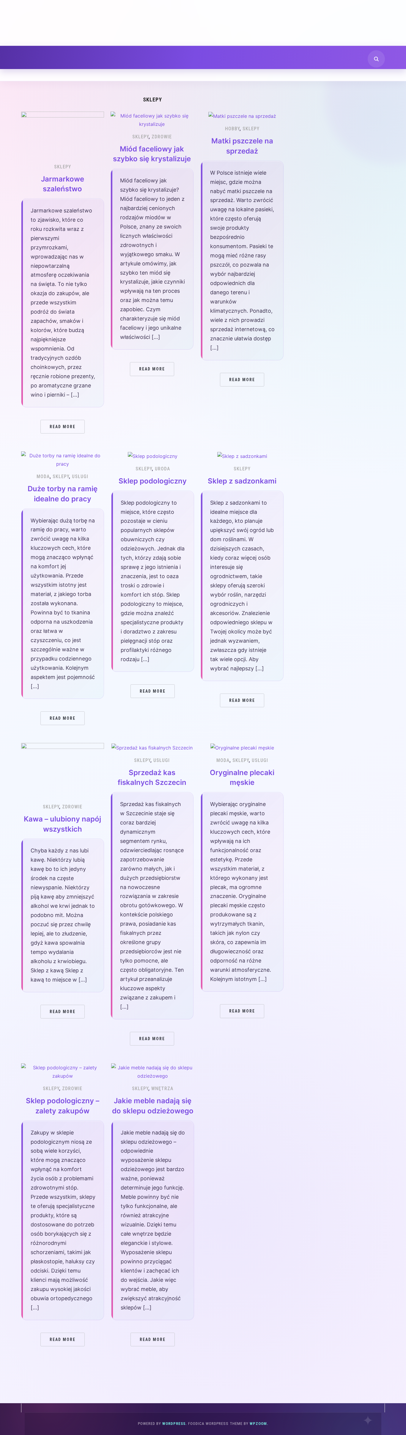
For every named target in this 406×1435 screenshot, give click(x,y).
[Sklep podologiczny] (152, 455)
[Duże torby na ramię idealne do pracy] (62, 459)
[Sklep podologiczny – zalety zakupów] (62, 1071)
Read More (62, 426)
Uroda (162, 469)
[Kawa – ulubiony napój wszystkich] (62, 770)
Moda (43, 476)
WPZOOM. (259, 1423)
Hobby (232, 129)
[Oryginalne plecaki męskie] (242, 747)
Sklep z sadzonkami (242, 481)
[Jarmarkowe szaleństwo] (62, 134)
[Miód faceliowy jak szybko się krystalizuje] (152, 119)
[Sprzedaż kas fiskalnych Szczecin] (152, 747)
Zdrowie (162, 137)
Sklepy (62, 167)
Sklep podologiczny (153, 481)
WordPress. (174, 1423)
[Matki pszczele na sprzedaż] (242, 116)
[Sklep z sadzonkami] (242, 455)
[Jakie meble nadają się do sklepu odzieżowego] (152, 1071)
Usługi (80, 476)
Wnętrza (162, 1088)
